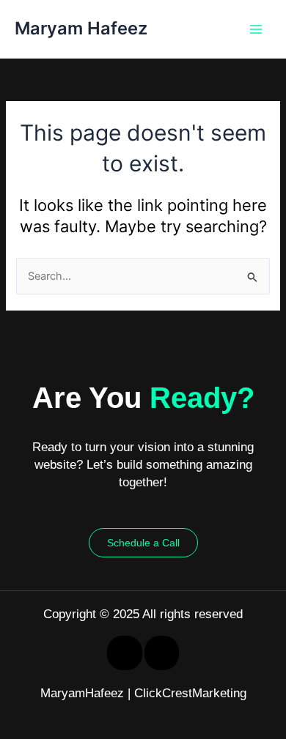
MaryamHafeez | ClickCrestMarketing (143, 693)
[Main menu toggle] (256, 29)
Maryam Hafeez (81, 28)
